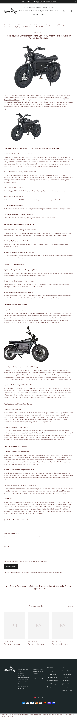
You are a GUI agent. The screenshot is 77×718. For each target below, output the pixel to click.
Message (6, 546)
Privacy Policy (41, 572)
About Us (50, 667)
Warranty (50, 671)
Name (5, 537)
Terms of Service (54, 572)
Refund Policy (51, 684)
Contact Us (54, 11)
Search (49, 687)
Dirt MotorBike (48, 7)
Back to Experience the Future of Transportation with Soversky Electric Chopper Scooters (40, 587)
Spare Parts (44, 11)
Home (25, 7)
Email (40, 537)
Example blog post (12, 644)
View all (70, 606)
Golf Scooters (34, 11)
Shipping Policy (52, 677)
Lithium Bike (23, 11)
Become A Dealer (38, 14)
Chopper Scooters (35, 7)
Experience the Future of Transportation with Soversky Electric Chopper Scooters (33, 25)
